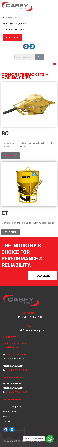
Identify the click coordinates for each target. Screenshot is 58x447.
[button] (55, 64)
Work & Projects (12, 406)
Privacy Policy (10, 411)
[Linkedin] (32, 46)
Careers (7, 421)
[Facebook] (26, 46)
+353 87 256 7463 (17, 370)
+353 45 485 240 (29, 317)
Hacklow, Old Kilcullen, (15, 343)
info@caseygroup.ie (29, 330)
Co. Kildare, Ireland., (13, 347)
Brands (7, 416)
